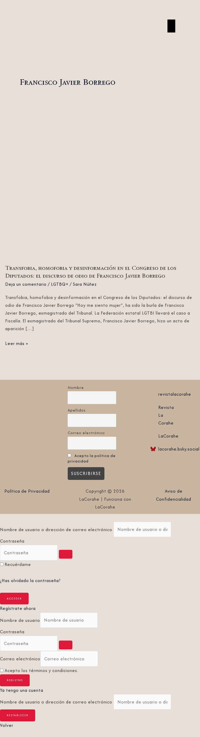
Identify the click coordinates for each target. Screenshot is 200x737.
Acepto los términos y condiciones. (41, 670)
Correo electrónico (86, 432)
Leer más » (16, 343)
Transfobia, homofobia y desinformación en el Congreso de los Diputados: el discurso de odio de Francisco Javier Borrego (90, 271)
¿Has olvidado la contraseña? (30, 580)
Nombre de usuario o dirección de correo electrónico (56, 529)
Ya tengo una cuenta (21, 690)
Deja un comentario (26, 284)
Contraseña (12, 541)
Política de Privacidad (27, 491)
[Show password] (65, 554)
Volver (6, 725)
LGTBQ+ (59, 284)
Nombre (76, 387)
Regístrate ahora (18, 608)
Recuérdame (18, 564)
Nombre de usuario (20, 620)
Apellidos (77, 410)
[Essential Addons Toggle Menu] (171, 25)
